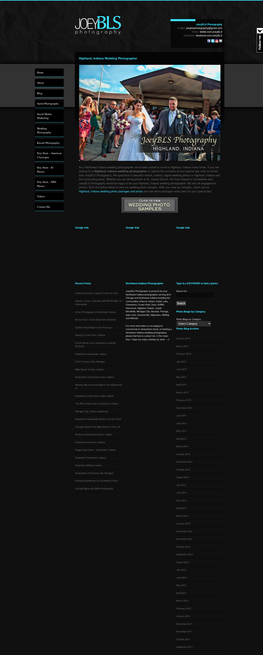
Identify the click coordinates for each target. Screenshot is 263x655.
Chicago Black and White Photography (94, 488)
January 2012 (183, 616)
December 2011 (184, 623)
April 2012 (181, 593)
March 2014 (182, 446)
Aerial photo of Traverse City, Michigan (94, 473)
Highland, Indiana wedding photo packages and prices (111, 191)
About (40, 83)
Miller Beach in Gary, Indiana (89, 369)
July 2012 (181, 569)
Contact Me (43, 207)
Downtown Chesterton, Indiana (90, 457)
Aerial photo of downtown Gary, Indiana (94, 377)
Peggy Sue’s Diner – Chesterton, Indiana (95, 449)
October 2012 (183, 546)
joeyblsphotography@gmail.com (204, 28)
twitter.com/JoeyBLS (211, 31)
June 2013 (181, 492)
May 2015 (181, 377)
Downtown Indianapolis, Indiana (90, 353)
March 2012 (182, 600)
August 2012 (182, 562)
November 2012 (184, 538)
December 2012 (184, 531)
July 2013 (181, 485)
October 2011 (183, 639)
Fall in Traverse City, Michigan (90, 361)
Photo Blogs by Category (188, 319)
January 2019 (183, 338)
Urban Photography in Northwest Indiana (95, 312)
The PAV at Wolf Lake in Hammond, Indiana (96, 403)
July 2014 (181, 415)
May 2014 (181, 430)
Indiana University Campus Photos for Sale (96, 293)
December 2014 (184, 407)
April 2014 (181, 438)
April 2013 (181, 508)
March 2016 (182, 346)
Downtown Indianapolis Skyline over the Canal (98, 418)
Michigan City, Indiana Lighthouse (91, 411)
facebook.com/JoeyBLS (209, 35)
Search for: (181, 291)
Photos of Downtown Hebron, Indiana (93, 434)
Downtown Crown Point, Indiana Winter (94, 395)
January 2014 (183, 454)
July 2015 (181, 361)
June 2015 (181, 369)
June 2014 (181, 423)
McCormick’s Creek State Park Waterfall (95, 319)
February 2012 (183, 608)
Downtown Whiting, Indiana (88, 465)
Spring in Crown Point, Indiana (90, 335)
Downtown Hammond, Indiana (90, 442)
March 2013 (182, 515)
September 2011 (184, 646)
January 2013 (183, 523)
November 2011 (184, 631)
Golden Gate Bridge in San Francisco (93, 327)
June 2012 (181, 577)
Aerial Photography (48, 103)
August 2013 (182, 477)
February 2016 (183, 353)
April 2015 (181, 384)
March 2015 (182, 392)
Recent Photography (48, 143)
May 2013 (181, 500)
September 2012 (184, 554)
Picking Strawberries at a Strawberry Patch (96, 480)
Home (40, 72)
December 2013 (184, 461)
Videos (41, 196)
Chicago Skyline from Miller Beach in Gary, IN (97, 426)
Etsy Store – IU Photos (45, 169)
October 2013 (183, 469)
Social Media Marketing (44, 116)
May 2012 (181, 585)
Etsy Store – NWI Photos (46, 184)
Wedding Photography (44, 130)
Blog (40, 93)
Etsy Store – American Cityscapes (49, 155)
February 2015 (183, 400)
